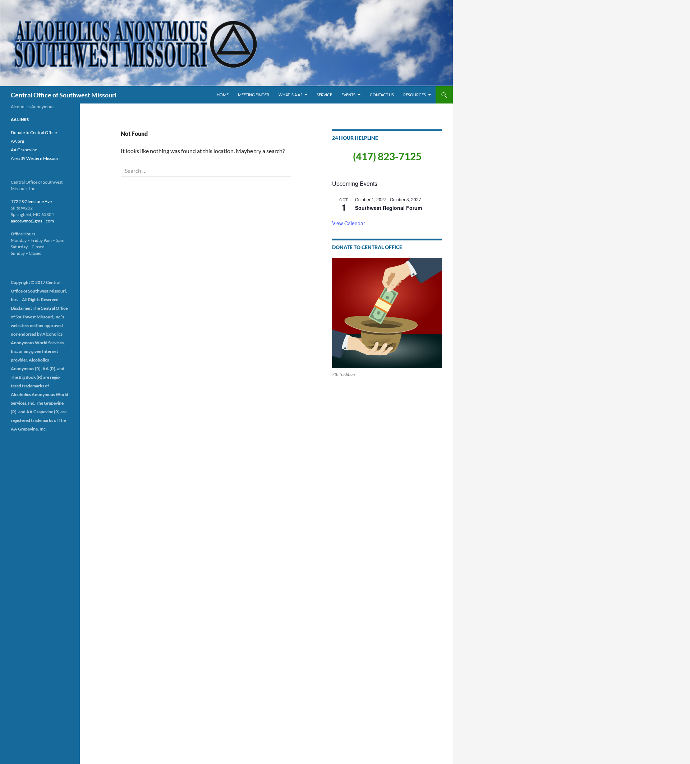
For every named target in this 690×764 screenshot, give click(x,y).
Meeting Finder (253, 94)
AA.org (17, 141)
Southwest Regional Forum (388, 207)
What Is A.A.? (290, 94)
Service (324, 94)
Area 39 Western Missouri (35, 158)
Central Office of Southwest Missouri (63, 95)
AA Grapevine (24, 149)
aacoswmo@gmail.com (32, 221)
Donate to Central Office (34, 132)
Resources (414, 94)
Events (348, 94)
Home (223, 94)
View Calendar (348, 223)
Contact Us (382, 94)
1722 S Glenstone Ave (31, 201)
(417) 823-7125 (387, 156)
